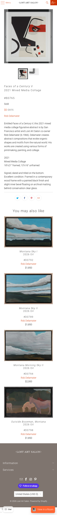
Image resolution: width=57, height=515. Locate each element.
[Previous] (6, 36)
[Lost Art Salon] (28, 2)
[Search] (47, 2)
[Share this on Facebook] (25, 198)
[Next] (51, 36)
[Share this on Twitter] (18, 198)
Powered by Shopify (38, 501)
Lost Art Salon (23, 501)
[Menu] (1, 2)
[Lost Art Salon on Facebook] (26, 479)
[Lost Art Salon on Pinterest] (36, 479)
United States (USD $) (27, 494)
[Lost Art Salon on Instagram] (31, 479)
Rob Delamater (12, 116)
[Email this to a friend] (39, 198)
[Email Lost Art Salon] (21, 479)
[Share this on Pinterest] (32, 198)
